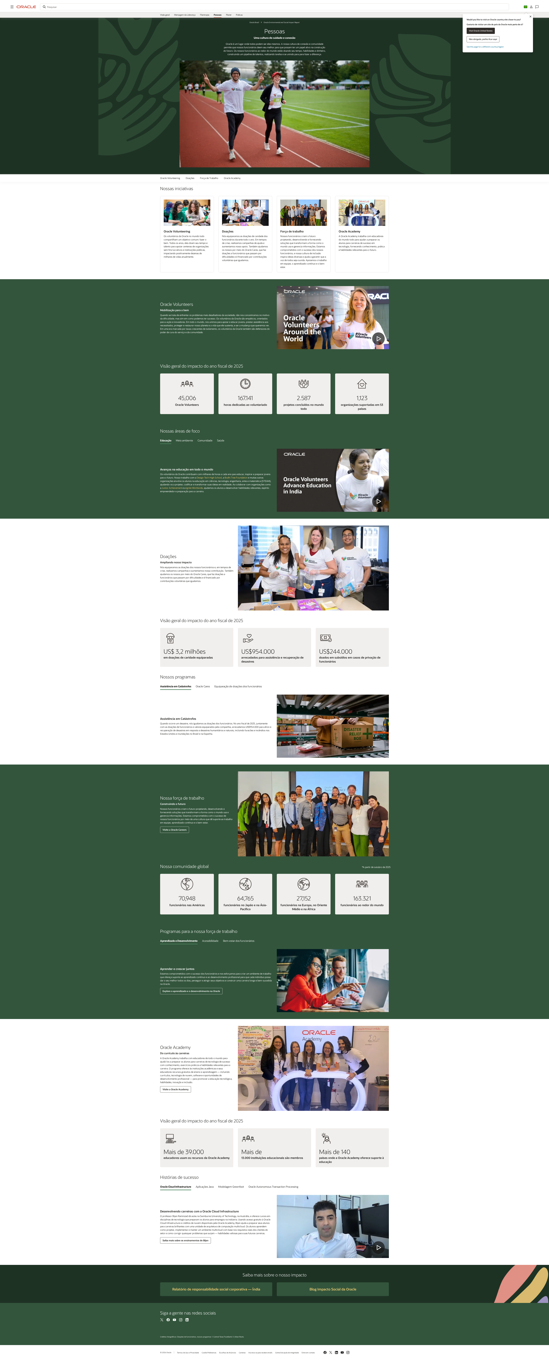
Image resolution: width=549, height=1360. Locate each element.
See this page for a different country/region (485, 46)
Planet (228, 14)
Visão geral (165, 14)
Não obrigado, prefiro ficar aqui (483, 39)
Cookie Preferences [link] (209, 1352)
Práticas (239, 14)
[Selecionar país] (525, 7)
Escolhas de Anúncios (227, 1352)
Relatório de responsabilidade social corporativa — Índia (216, 1289)
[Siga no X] (162, 1319)
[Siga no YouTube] (174, 1319)
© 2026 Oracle (165, 1352)
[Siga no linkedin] (187, 1319)
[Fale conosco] (537, 7)
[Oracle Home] (26, 7)
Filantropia (204, 14)
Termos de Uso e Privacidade (188, 1352)
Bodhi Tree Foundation (236, 477)
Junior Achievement (172, 487)
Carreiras (242, 1352)
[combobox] (274, 6)
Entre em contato (308, 1352)
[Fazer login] (531, 7)
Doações (190, 178)
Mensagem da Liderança (184, 14)
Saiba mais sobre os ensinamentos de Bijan (185, 1240)
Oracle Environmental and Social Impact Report (282, 22)
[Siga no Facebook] (168, 1319)
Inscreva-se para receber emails (260, 1352)
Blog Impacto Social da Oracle (333, 1289)
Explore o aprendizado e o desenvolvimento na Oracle (191, 991)
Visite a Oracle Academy (176, 1089)
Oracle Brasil (254, 22)
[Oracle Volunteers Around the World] (333, 317)
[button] (12, 7)
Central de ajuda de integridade (287, 1352)
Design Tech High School (209, 477)
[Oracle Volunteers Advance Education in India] (333, 480)
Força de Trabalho (209, 178)
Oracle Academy (232, 178)
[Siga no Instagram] (180, 1319)
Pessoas (217, 14)
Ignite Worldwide (194, 487)
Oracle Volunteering (170, 178)
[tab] (165, 440)
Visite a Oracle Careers (175, 829)
